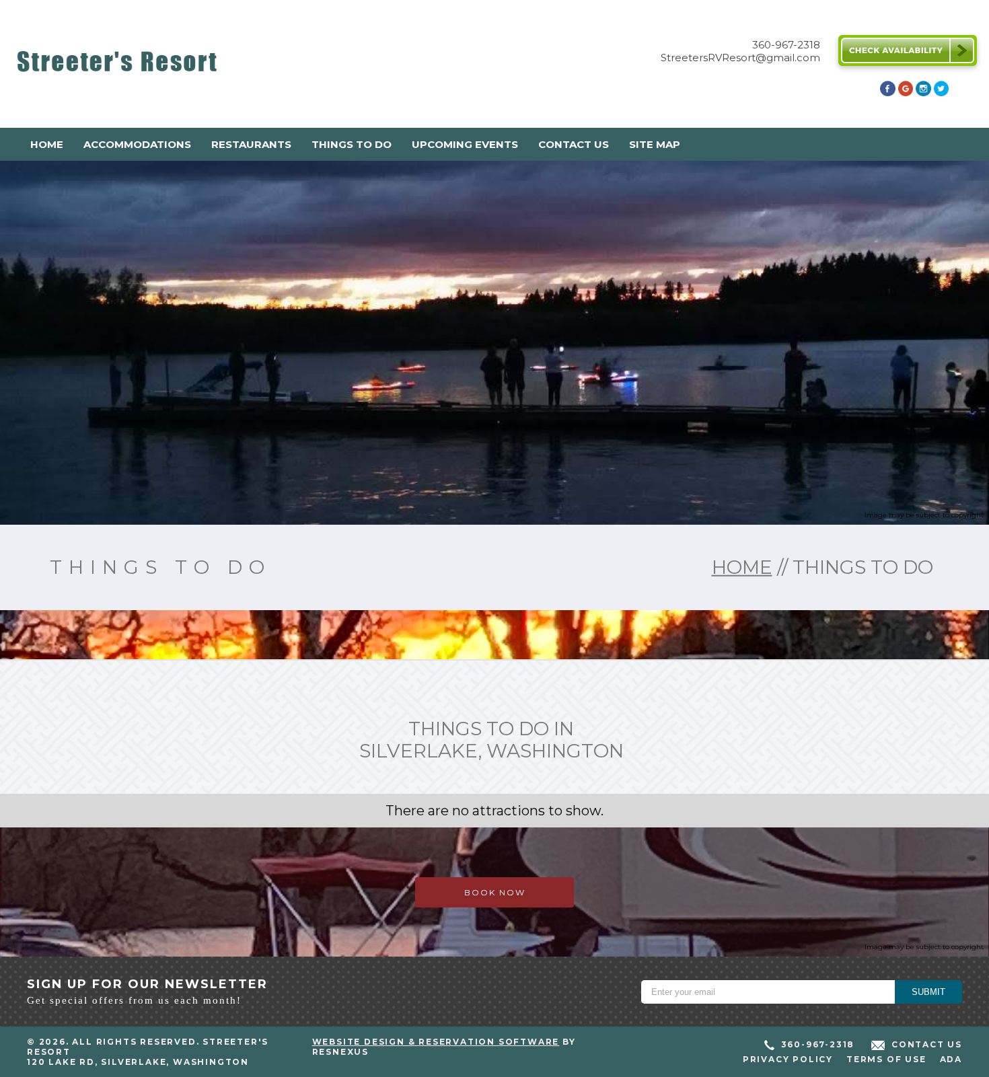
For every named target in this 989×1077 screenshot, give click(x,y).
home (742, 567)
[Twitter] (941, 92)
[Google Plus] (905, 92)
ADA (951, 1059)
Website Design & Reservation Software (436, 1042)
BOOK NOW (494, 892)
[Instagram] (923, 92)
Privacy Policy (788, 1059)
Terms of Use (886, 1059)
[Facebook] (887, 92)
